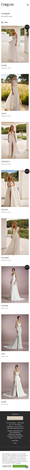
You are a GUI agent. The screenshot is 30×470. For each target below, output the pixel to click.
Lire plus (18, 463)
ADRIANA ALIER (6, 68)
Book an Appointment (16, 418)
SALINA (4, 210)
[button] (28, 5)
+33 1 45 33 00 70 (16, 424)
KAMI (3, 402)
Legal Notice (15, 440)
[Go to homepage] (7, 5)
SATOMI (4, 306)
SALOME (5, 258)
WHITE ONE (4, 308)
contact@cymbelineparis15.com (15, 428)
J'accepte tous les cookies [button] (19, 466)
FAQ (15, 443)
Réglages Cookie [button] (7, 466)
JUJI (3, 354)
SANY (3, 114)
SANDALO (5, 162)
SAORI (4, 65)
